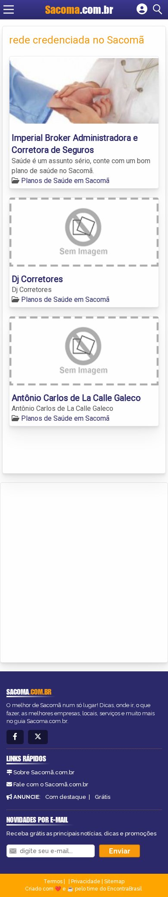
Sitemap (114, 881)
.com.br (79, 9)
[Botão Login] (142, 9)
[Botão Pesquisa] (158, 9)
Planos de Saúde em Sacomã (65, 181)
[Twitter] (38, 737)
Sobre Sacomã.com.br (44, 772)
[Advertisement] (84, 571)
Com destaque (65, 797)
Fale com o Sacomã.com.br (50, 784)
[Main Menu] (8, 9)
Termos (53, 881)
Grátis (102, 797)
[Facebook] (15, 737)
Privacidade (85, 881)
